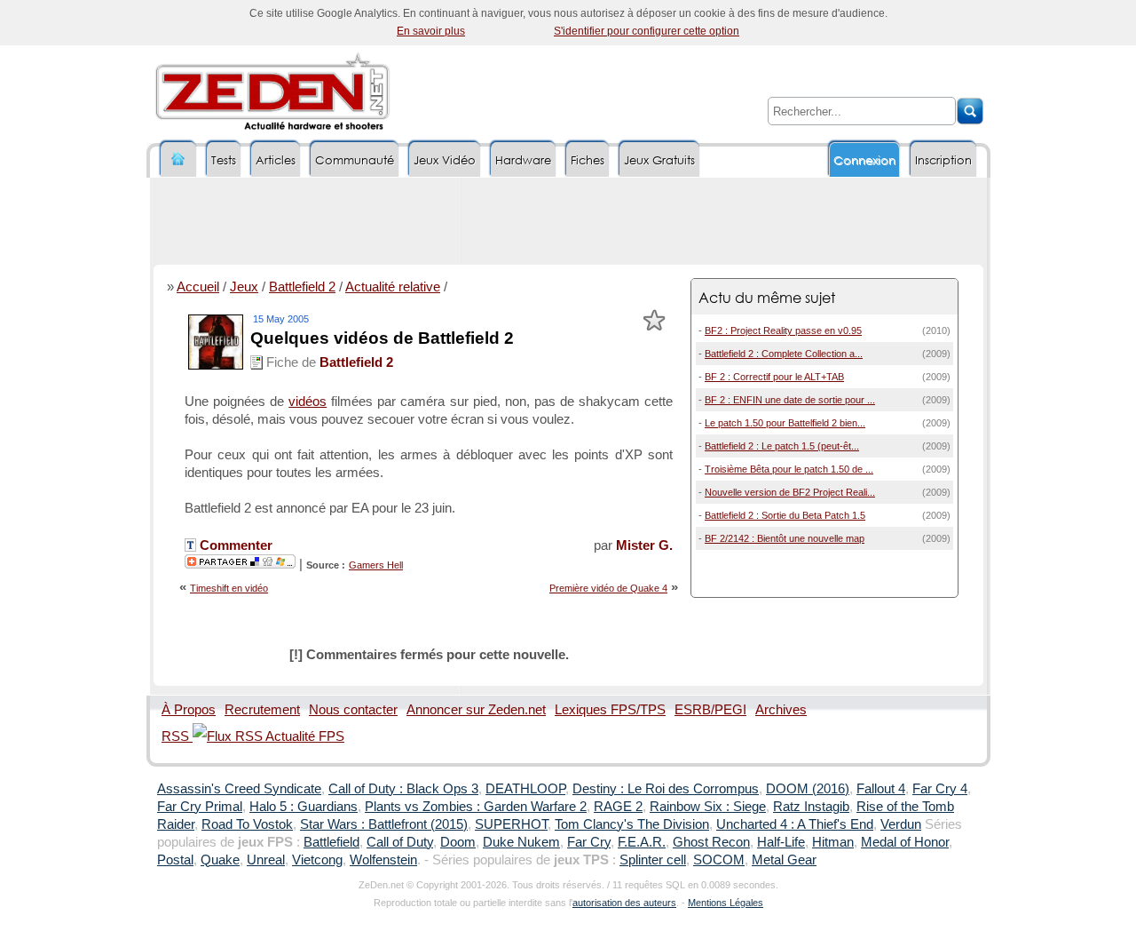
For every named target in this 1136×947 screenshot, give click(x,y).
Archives (781, 710)
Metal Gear (784, 860)
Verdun (900, 824)
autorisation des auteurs (624, 902)
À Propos (189, 710)
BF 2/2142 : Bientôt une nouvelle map (784, 538)
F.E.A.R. (642, 842)
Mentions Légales (725, 902)
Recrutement (262, 710)
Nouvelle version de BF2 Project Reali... (790, 492)
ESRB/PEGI (710, 710)
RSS (177, 736)
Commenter (234, 545)
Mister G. (644, 545)
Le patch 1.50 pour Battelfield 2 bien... (785, 423)
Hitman (833, 842)
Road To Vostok (247, 824)
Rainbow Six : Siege (708, 807)
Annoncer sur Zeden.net (476, 710)
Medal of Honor (905, 842)
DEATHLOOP (525, 789)
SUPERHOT (511, 824)
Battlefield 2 (302, 287)
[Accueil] (178, 159)
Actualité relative (392, 287)
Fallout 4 (880, 789)
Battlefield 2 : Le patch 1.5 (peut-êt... (782, 446)
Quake (220, 860)
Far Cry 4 (939, 789)
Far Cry (589, 842)
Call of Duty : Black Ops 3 (403, 789)
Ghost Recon (711, 842)
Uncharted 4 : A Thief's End (794, 824)
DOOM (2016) (807, 789)
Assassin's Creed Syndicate (239, 789)
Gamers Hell (376, 565)
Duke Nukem (521, 842)
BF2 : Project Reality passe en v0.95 (783, 330)
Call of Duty (400, 842)
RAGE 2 (618, 807)
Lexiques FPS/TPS (610, 710)
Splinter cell (652, 860)
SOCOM (719, 860)
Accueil (198, 287)
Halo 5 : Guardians (303, 807)
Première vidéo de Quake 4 (608, 588)
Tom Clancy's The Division (632, 824)
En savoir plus (431, 31)
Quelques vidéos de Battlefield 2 (382, 338)
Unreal (266, 860)
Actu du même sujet (766, 297)
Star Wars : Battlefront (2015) (384, 824)
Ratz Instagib (811, 807)
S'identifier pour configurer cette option (646, 31)
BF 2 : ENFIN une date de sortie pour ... (790, 399)
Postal (175, 860)
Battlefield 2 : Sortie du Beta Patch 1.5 (785, 515)
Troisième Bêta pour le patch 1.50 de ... (789, 469)
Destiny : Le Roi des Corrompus (665, 789)
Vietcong (317, 860)
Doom (458, 842)
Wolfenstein (383, 860)
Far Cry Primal (199, 807)
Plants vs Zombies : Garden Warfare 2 (476, 807)
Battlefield (331, 842)
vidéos (307, 401)
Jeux (244, 287)
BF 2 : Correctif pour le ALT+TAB (774, 376)
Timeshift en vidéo (229, 588)
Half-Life (781, 842)
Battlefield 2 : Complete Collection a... (784, 353)
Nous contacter (353, 710)
